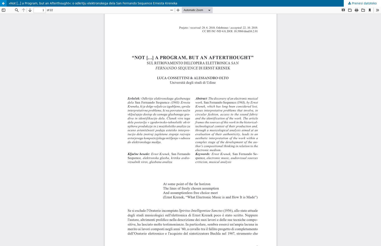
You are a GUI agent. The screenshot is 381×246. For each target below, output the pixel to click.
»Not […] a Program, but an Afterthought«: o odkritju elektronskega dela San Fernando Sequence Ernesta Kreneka (93, 3)
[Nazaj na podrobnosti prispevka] (3, 3)
